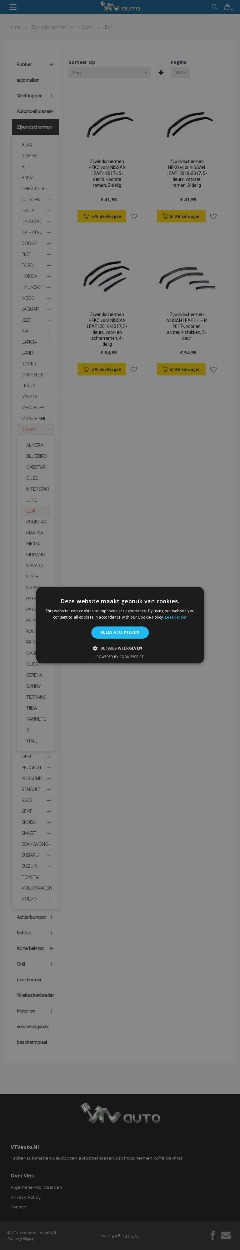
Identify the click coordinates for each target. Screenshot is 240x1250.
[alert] (120, 625)
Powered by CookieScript (120, 656)
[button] (120, 648)
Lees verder (176, 617)
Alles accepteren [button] (120, 632)
